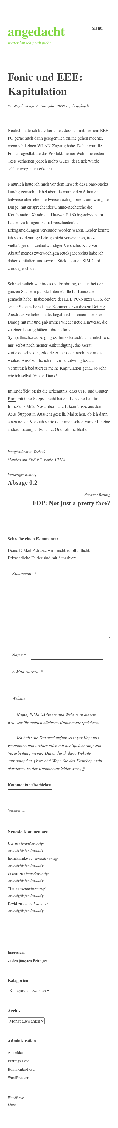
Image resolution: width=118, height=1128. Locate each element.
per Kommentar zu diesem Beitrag (75, 306)
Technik (39, 451)
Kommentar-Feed (21, 1069)
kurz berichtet (50, 130)
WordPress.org (19, 1077)
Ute (10, 843)
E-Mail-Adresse (27, 671)
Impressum (16, 952)
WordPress (16, 1097)
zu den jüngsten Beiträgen (28, 960)
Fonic (48, 459)
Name (19, 654)
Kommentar (24, 573)
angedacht (36, 30)
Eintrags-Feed (18, 1060)
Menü (97, 28)
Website (18, 698)
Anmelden (16, 1052)
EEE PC (35, 459)
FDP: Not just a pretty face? (71, 499)
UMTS (60, 459)
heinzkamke (81, 105)
